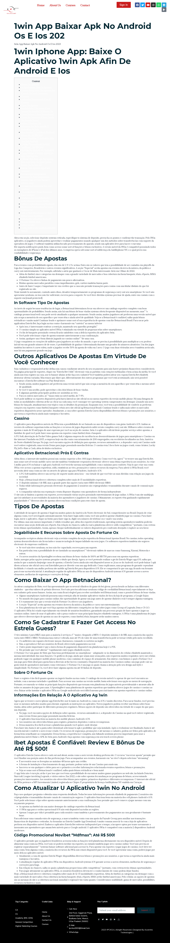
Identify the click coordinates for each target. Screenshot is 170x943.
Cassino (25, 96)
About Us (55, 5)
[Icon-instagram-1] (110, 919)
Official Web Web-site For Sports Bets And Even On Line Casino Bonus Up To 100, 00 (37, 162)
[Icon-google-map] (118, 919)
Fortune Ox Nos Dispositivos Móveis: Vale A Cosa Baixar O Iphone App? (35, 180)
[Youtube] (148, 4)
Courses (70, 5)
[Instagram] (153, 4)
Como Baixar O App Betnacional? (37, 114)
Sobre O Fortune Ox (31, 123)
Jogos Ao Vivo (28, 224)
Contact (85, 5)
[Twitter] (142, 4)
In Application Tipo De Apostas (36, 87)
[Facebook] (137, 4)
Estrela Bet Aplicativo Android (36, 218)
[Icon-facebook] (98, 919)
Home (41, 5)
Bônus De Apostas (30, 84)
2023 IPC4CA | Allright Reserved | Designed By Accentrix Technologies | (127, 931)
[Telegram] (164, 4)
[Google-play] (164, 9)
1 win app (107, 323)
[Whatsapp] (158, 4)
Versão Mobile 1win (30, 221)
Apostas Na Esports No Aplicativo (37, 150)
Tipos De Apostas (29, 105)
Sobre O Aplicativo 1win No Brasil (37, 204)
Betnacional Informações (33, 174)
